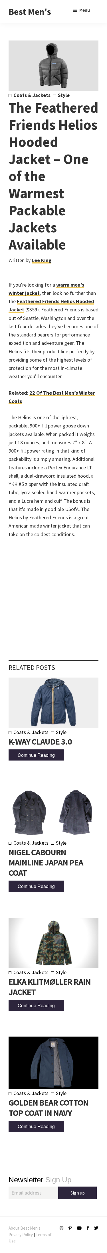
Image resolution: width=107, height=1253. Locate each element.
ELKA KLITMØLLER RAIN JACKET (50, 986)
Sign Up (40, 1179)
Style (64, 95)
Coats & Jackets (32, 95)
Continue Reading (36, 755)
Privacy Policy (21, 1234)
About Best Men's (25, 1228)
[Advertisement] (53, 590)
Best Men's (30, 11)
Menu (84, 10)
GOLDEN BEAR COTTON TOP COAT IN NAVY (48, 1107)
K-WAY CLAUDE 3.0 (40, 741)
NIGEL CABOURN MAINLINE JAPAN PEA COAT (46, 862)
